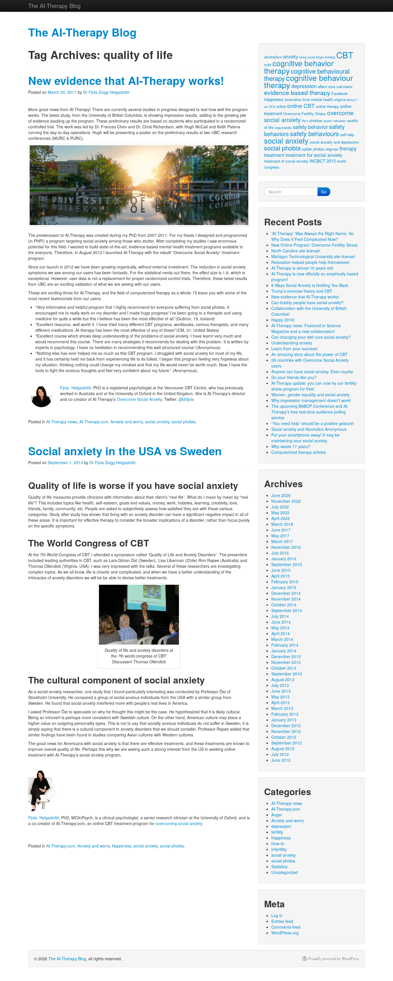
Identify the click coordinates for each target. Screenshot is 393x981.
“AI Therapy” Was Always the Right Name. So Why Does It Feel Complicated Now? (312, 236)
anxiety (290, 56)
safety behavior (310, 126)
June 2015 (281, 570)
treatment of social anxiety (286, 161)
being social (307, 57)
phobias (316, 120)
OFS (272, 106)
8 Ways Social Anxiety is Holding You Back (309, 285)
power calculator (335, 121)
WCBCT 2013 (323, 161)
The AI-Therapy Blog (67, 958)
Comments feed (285, 927)
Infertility (279, 849)
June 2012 (281, 760)
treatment (274, 154)
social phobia (183, 421)
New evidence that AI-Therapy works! (126, 80)
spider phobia (313, 149)
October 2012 (283, 737)
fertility (277, 832)
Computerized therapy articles (298, 452)
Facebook (339, 93)
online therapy (327, 106)
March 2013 (282, 708)
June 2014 (281, 622)
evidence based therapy (297, 92)
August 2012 (282, 748)
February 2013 (284, 714)
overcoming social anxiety (179, 823)
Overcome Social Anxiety (139, 399)
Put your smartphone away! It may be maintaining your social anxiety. (305, 437)
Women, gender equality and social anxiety (310, 394)
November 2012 (286, 731)
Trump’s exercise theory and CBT (301, 291)
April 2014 (280, 633)
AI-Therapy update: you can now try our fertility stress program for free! (313, 386)
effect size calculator (335, 86)
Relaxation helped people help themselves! (310, 262)
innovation (293, 99)
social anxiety (157, 421)
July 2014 (280, 616)
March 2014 (282, 639)
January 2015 (283, 587)
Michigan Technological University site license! (313, 256)
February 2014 (284, 645)
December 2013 (286, 656)
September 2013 (286, 674)
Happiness (121, 846)
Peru (305, 121)
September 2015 (286, 564)
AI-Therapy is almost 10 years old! (302, 268)
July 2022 (280, 507)
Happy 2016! (283, 320)
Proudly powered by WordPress (333, 958)
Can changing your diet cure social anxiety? (311, 337)
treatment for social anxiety (313, 154)
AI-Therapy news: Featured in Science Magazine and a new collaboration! (306, 328)
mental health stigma (328, 99)
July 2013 (280, 685)
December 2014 (286, 593)
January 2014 (283, 651)
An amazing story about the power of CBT (309, 354)
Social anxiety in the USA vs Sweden (125, 451)
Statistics (279, 866)
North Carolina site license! (295, 251)
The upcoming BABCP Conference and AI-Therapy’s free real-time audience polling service (310, 411)
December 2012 (286, 725)
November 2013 (286, 662)
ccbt (267, 64)
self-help (347, 134)
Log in (277, 915)
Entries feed (282, 921)
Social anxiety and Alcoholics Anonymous (308, 429)
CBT (344, 55)
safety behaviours (314, 133)
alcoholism (273, 57)
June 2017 (281, 530)
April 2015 (280, 576)
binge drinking (325, 57)
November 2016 (286, 547)
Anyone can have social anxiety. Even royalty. (312, 371)
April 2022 (280, 518)
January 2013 (283, 720)
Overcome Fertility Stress (304, 113)
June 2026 (281, 495)
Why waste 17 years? (290, 446)
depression (304, 85)
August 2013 (282, 679)
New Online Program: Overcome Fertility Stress (314, 245)
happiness (273, 99)
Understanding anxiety (291, 343)
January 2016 (283, 558)
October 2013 (283, 668)
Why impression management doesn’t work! (311, 400)
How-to (277, 843)
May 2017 (280, 535)
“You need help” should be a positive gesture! (312, 423)
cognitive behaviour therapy (308, 81)
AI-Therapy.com (93, 421)
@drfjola (186, 399)
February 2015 (284, 581)
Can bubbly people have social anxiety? (307, 302)
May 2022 (280, 512)
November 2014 (286, 599)
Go (324, 192)
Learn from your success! (294, 348)
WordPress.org (285, 933)
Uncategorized (284, 872)
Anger (276, 815)
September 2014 (286, 610)
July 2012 (280, 754)
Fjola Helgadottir (75, 388)
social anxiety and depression (334, 142)
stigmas (331, 149)
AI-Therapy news (61, 421)
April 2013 (280, 702)
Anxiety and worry (126, 421)
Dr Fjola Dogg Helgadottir (106, 92)
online (281, 106)
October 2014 (283, 604)
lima (306, 99)
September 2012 (286, 743)
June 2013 (281, 691)
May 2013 (280, 697)
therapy (348, 148)
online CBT (301, 105)
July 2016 (280, 553)
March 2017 (282, 541)
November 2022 (286, 501)
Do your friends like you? (293, 377)
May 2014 (280, 627)
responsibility (283, 127)
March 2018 (282, 524)
